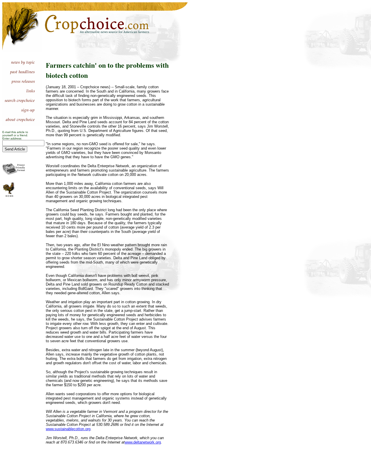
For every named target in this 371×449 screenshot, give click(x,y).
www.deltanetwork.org (143, 442)
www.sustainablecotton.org (68, 429)
